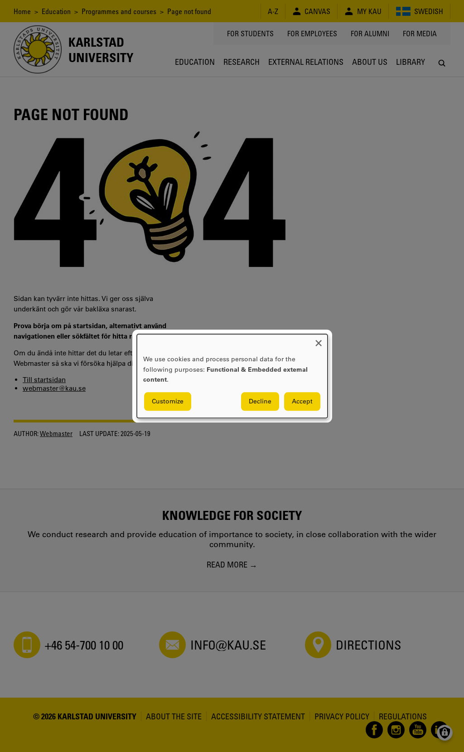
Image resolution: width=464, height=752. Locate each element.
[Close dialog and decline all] (318, 339)
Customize (168, 401)
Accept (302, 401)
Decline (260, 401)
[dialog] (232, 376)
